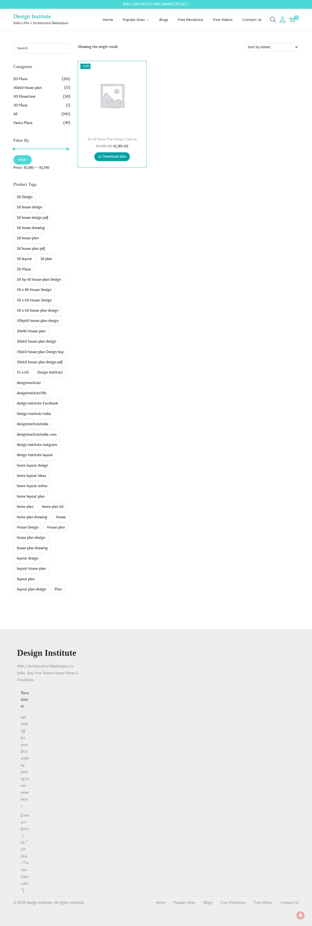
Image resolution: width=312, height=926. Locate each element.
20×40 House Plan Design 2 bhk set (112, 139)
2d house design (29, 207)
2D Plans (20, 79)
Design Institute (32, 16)
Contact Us (290, 902)
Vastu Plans (22, 122)
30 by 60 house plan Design (39, 279)
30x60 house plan (27, 87)
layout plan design (31, 589)
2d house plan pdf (31, 248)
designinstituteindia (33, 424)
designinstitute (29, 383)
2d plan (46, 258)
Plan (58, 589)
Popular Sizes (184, 902)
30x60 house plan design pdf (39, 362)
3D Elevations (24, 96)
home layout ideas (31, 475)
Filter (23, 159)
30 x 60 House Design (34, 300)
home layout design (32, 465)
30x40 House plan (31, 331)
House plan (56, 527)
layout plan (26, 579)
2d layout (24, 258)
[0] (292, 20)
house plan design (31, 537)
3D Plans (20, 105)
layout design (27, 558)
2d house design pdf (32, 217)
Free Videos (263, 902)
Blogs (208, 902)
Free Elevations (233, 902)
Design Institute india (34, 413)
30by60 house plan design (37, 320)
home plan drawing (32, 517)
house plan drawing (32, 548)
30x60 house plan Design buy (40, 352)
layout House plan (31, 568)
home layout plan (31, 496)
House (61, 517)
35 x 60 (23, 372)
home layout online (32, 486)
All (15, 114)
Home (160, 902)
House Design (28, 527)
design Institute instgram (37, 444)
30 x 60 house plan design (37, 310)
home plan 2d (52, 506)
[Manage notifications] (300, 915)
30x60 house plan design (36, 341)
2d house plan (28, 238)
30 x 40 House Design (34, 289)
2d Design (24, 197)
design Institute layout (35, 455)
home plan (25, 506)
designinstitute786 (32, 393)
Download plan (114, 156)
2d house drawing (31, 228)
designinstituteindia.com (37, 434)
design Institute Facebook (37, 403)
